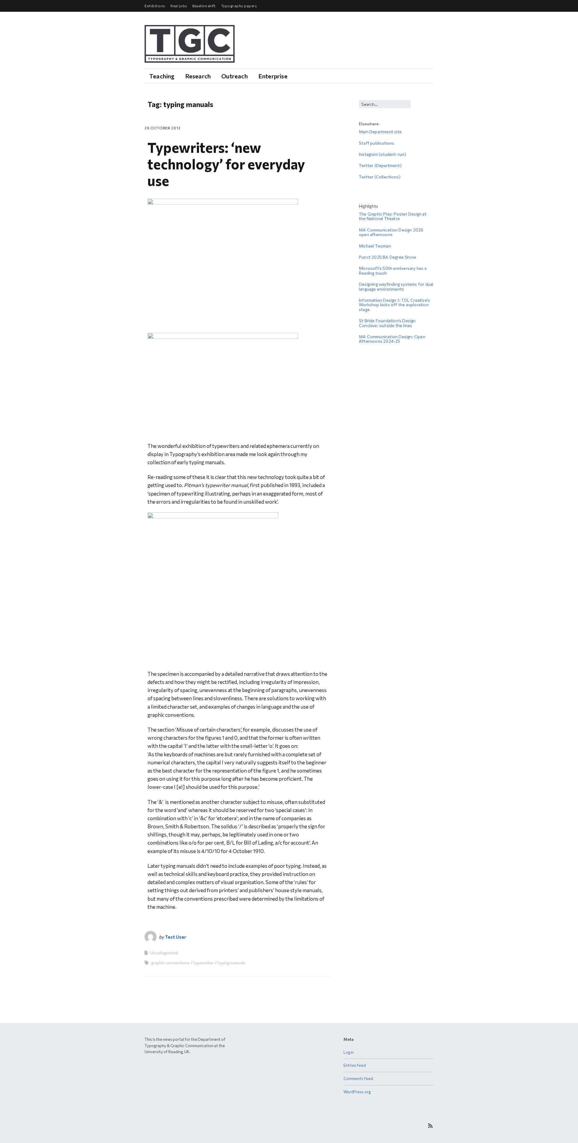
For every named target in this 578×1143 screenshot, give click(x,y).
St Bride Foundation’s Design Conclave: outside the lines (387, 323)
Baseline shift (204, 6)
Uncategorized (164, 952)
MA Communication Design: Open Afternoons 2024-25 (392, 339)
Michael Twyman (375, 245)
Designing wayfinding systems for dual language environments (396, 286)
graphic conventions (170, 962)
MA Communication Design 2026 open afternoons (391, 232)
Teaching (162, 76)
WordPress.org (357, 1091)
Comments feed (358, 1078)
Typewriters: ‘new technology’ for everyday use (226, 164)
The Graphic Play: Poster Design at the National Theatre (393, 216)
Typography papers (239, 6)
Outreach (234, 76)
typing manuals (232, 962)
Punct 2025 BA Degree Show (387, 257)
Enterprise (272, 76)
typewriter (204, 962)
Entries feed (354, 1065)
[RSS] (430, 1126)
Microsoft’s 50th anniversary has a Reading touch (393, 270)
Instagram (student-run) (382, 154)
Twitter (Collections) (379, 176)
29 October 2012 (162, 128)
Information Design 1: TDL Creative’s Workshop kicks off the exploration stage (394, 305)
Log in (348, 1052)
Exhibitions (154, 6)
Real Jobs (178, 6)
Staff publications (376, 143)
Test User (175, 937)
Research (198, 76)
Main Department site (380, 131)
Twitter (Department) (380, 165)
